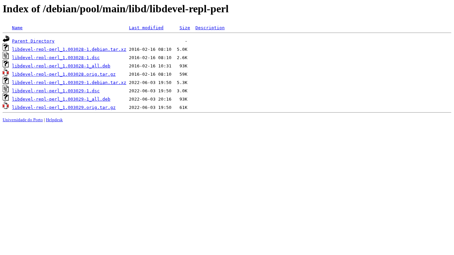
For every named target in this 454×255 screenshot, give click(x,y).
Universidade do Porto (23, 119)
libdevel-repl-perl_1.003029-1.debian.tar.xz (69, 82)
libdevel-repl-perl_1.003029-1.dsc (56, 90)
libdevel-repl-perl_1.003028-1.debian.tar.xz (69, 49)
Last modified (146, 27)
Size (184, 27)
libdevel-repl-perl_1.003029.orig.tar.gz (64, 107)
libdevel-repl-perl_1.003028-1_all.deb (61, 65)
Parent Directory (33, 41)
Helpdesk (54, 119)
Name (17, 27)
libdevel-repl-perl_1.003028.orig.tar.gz (64, 74)
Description (210, 27)
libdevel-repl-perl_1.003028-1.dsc (56, 57)
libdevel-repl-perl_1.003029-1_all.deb (61, 99)
